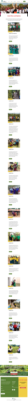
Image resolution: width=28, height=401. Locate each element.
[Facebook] (12, 389)
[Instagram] (14, 389)
